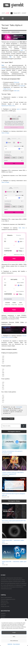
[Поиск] (23, 426)
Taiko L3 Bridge (5, 182)
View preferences (14, 640)
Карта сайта (3, 604)
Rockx (10, 105)
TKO (10, 57)
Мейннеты (3, 615)
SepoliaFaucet (4, 105)
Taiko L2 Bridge (5, 133)
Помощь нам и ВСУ (5, 606)
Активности (5, 418)
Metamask (16, 82)
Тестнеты (11, 418)
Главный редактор (15, 32)
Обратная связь (4, 601)
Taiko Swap (22, 227)
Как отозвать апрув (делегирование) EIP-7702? (14, 520)
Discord (9, 89)
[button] (26, 620)
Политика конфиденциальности (8, 599)
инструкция (22, 85)
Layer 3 (22, 50)
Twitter (5, 89)
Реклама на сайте (5, 602)
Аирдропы (3, 613)
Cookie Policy (10, 644)
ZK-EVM (3, 68)
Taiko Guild (16, 90)
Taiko (2, 65)
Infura (13, 105)
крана (18, 109)
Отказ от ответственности (6, 597)
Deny (14, 636)
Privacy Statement (16, 644)
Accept (14, 632)
